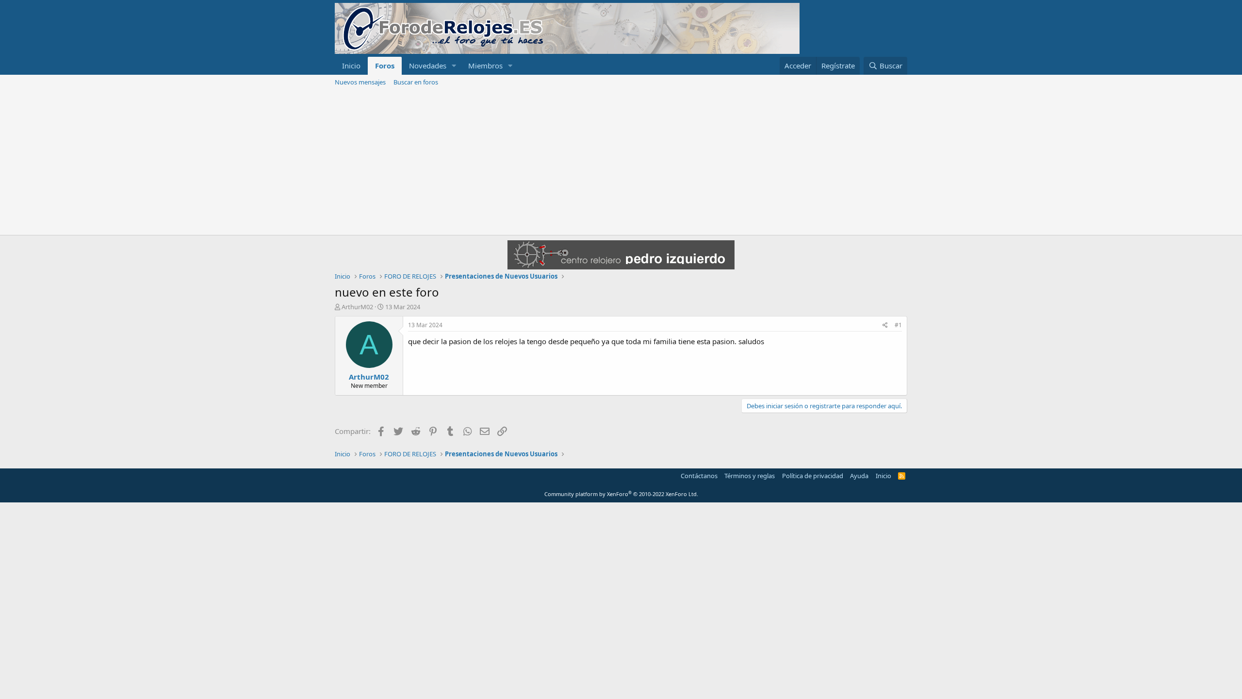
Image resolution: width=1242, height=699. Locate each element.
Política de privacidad (812, 475)
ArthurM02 (357, 306)
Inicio (351, 65)
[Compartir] (885, 325)
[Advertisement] (621, 162)
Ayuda (859, 475)
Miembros (485, 65)
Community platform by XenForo (621, 494)
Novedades (427, 65)
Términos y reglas (749, 475)
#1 (898, 325)
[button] (454, 66)
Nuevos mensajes (360, 82)
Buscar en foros (415, 82)
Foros (384, 65)
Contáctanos (699, 475)
